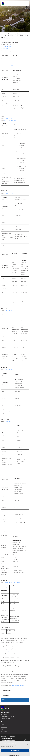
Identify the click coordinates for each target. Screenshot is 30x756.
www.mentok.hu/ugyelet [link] (18, 685)
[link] (10, 65)
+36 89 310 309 (4, 48)
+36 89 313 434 (8, 369)
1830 (8, 651)
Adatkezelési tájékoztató (6, 738)
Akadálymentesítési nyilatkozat (8, 740)
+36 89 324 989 (9, 473)
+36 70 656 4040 (9, 61)
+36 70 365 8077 (17, 473)
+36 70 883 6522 (17, 582)
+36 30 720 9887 (8, 421)
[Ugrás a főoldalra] (3, 3)
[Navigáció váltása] (26, 3)
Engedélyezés (15, 750)
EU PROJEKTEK (4, 727)
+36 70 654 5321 (9, 582)
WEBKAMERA (4, 731)
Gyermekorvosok (7, 690)
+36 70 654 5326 (9, 193)
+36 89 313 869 (8, 248)
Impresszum (11, 736)
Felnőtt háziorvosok (21, 35)
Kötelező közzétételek (14, 34)
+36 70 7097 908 (14, 63)
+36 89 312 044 (8, 310)
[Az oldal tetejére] (25, 739)
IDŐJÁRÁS (3, 729)
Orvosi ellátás (9, 35)
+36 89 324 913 (8, 118)
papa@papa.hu (7, 718)
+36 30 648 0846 (7, 46)
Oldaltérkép (3, 736)
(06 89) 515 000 (10, 716)
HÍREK (2, 724)
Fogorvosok (5, 695)
